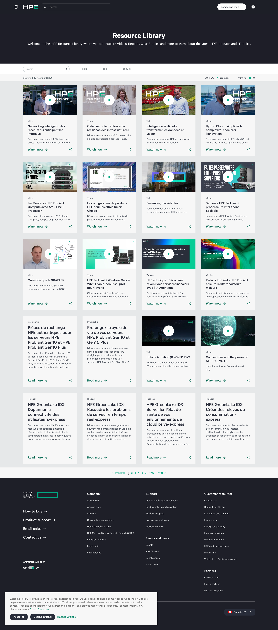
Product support (155, 513)
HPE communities (214, 539)
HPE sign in (210, 552)
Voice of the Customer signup (220, 559)
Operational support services (162, 500)
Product (37, 520)
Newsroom (152, 564)
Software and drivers (157, 520)
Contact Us (210, 500)
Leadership (93, 546)
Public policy (94, 552)
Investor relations (96, 539)
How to (32, 511)
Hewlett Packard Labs (99, 526)
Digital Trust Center (214, 507)
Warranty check (154, 526)
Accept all (18, 617)
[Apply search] (66, 69)
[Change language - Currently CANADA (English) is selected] (253, 6)
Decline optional (43, 617)
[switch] (30, 568)
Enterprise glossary (214, 526)
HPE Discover (153, 551)
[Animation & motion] (31, 567)
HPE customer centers (216, 546)
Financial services (214, 533)
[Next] (165, 472)
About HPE (93, 500)
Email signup (211, 520)
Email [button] (32, 529)
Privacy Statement (40, 609)
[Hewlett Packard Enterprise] (30, 7)
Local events (153, 557)
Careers (91, 513)
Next (160, 472)
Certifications (211, 577)
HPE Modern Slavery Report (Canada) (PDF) (110, 533)
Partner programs (214, 590)
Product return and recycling (161, 507)
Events (149, 544)
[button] (16, 6)
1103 (151, 472)
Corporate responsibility (100, 520)
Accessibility (94, 507)
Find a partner (212, 584)
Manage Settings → (68, 617)
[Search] (45, 7)
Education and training (216, 513)
